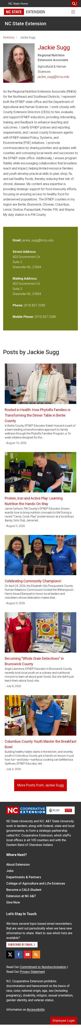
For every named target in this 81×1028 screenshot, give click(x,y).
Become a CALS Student (23, 890)
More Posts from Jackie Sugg (40, 785)
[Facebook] (19, 954)
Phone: (18, 305)
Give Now (13, 902)
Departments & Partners (23, 877)
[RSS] (36, 954)
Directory (8, 37)
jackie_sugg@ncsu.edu (53, 77)
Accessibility (36, 1009)
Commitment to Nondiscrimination (43, 967)
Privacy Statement (32, 972)
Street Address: (24, 252)
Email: (17, 240)
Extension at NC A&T (21, 896)
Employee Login (63, 1020)
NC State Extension (25, 23)
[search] (74, 3)
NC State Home (18, 3)
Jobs (10, 871)
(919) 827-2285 (34, 305)
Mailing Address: (25, 278)
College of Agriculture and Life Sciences (35, 883)
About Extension (18, 864)
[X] (10, 954)
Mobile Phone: (23, 317)
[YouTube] (27, 954)
